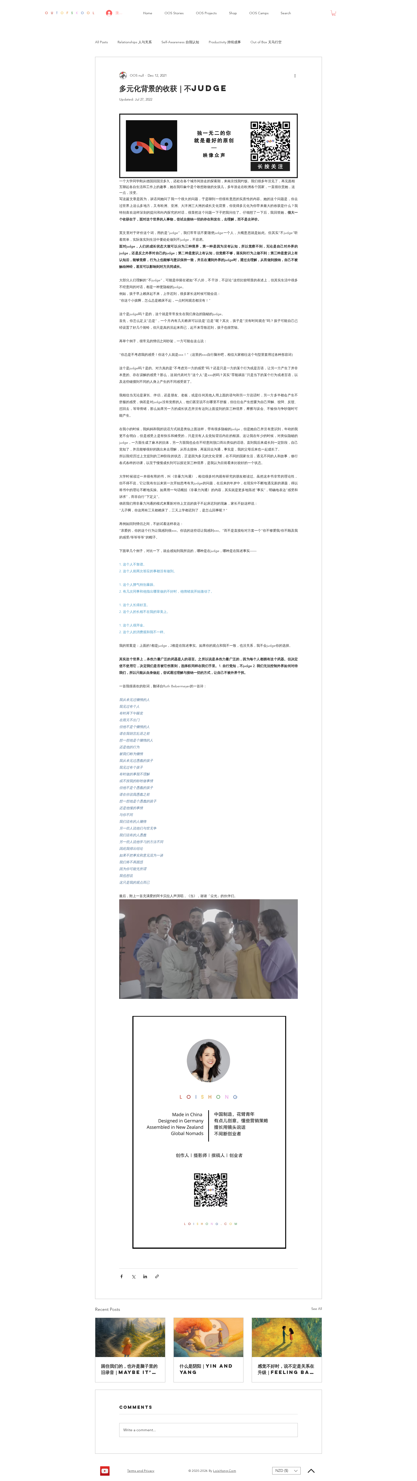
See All (316, 1309)
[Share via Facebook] (121, 1276)
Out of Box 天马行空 (266, 42)
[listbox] (286, 1470)
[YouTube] (105, 1471)
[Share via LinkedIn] (145, 1276)
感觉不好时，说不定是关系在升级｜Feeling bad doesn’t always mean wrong (286, 1369)
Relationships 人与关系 (135, 42)
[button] (174, 13)
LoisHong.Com (224, 1471)
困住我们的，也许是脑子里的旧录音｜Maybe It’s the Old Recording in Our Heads (129, 1369)
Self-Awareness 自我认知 (180, 42)
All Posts (101, 42)
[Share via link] (157, 1276)
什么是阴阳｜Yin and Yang (206, 1369)
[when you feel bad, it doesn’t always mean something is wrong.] (287, 1337)
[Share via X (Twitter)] (133, 1276)
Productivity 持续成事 (225, 42)
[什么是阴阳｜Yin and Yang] (208, 1337)
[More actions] (295, 75)
